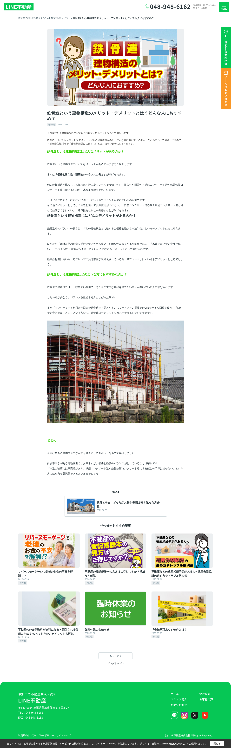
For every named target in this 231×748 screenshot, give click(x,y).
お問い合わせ (179, 705)
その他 (51, 124)
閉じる (217, 743)
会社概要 (204, 694)
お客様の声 (206, 699)
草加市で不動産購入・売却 (37, 698)
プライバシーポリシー (42, 735)
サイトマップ (63, 735)
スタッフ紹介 (179, 699)
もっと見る (116, 655)
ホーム (175, 694)
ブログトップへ (115, 663)
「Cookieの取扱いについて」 (172, 744)
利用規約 (23, 735)
